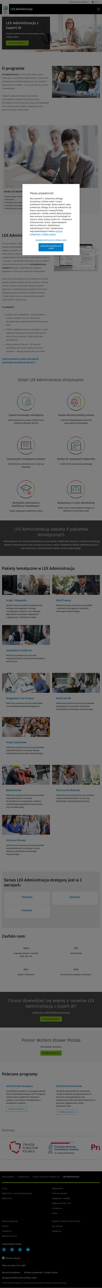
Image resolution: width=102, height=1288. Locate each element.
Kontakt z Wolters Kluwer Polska (66, 1221)
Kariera (5, 1226)
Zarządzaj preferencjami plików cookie (51, 240)
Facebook (4, 1250)
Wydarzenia (7, 1198)
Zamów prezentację (50, 1019)
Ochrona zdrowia (59, 1193)
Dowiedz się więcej (15, 1109)
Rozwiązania (23, 1177)
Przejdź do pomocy (50, 1053)
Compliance (57, 1208)
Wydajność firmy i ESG (61, 1203)
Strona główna (8, 1177)
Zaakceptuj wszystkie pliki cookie (51, 247)
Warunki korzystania (11, 1272)
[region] (51, 219)
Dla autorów (57, 1226)
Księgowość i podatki (61, 1198)
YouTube (28, 1250)
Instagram (12, 1250)
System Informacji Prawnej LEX (45, 1177)
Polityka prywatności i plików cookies (41, 1272)
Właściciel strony (9, 1236)
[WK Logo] (11, 1258)
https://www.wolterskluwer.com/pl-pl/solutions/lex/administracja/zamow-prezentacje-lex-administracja (17, 43)
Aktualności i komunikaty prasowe (17, 1193)
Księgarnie (56, 1231)
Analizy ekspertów (10, 1221)
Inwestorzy (6, 1231)
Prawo (54, 1213)
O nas (4, 1188)
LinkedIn (20, 1250)
